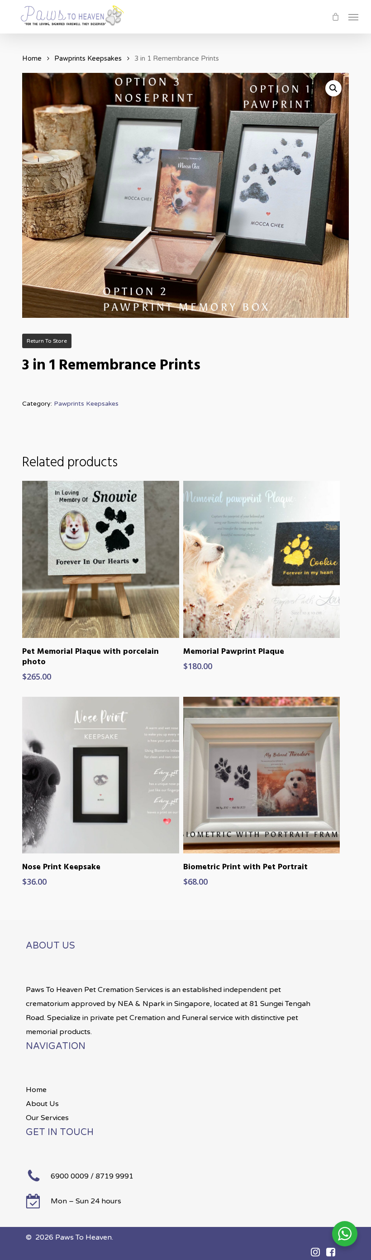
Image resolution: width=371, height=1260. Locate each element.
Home (32, 58)
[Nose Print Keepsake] (100, 775)
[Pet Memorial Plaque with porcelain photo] (100, 559)
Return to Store (47, 341)
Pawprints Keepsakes (88, 58)
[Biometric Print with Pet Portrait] (261, 775)
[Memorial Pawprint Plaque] (261, 559)
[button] (353, 16)
